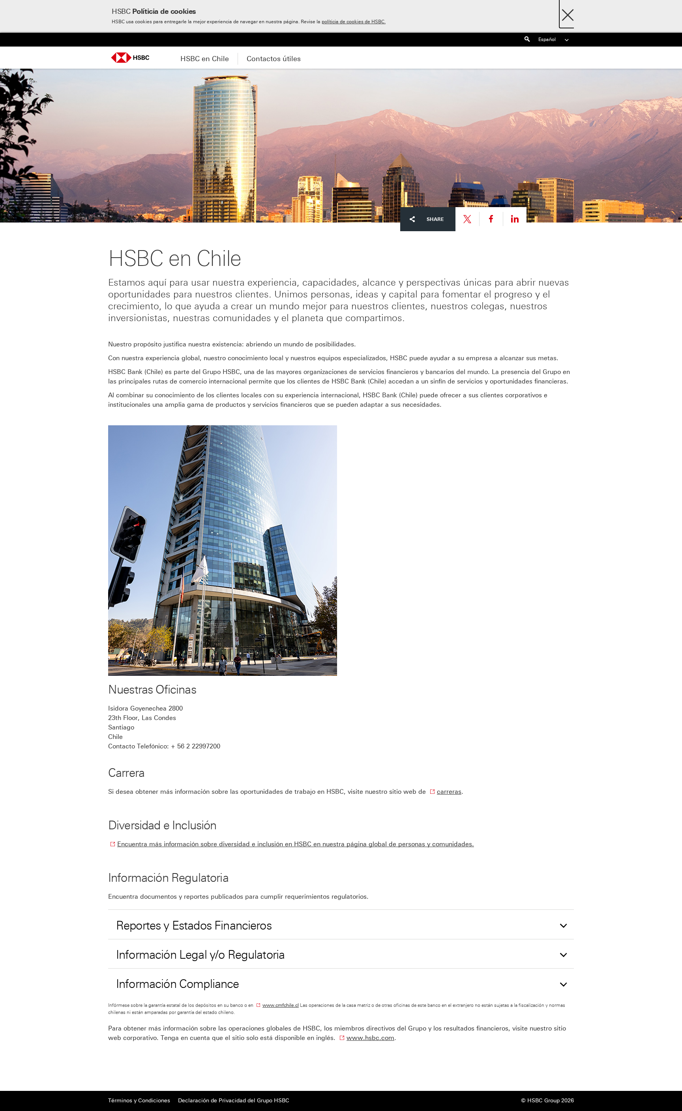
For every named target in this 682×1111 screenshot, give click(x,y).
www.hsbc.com (370, 1038)
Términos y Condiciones (139, 1100)
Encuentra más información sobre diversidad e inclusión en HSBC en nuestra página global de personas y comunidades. (295, 844)
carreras (449, 791)
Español (547, 39)
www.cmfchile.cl (280, 1005)
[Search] (526, 40)
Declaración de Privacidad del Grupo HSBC (233, 1100)
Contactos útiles (274, 58)
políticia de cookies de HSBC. (354, 21)
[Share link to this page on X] (467, 219)
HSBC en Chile (204, 58)
